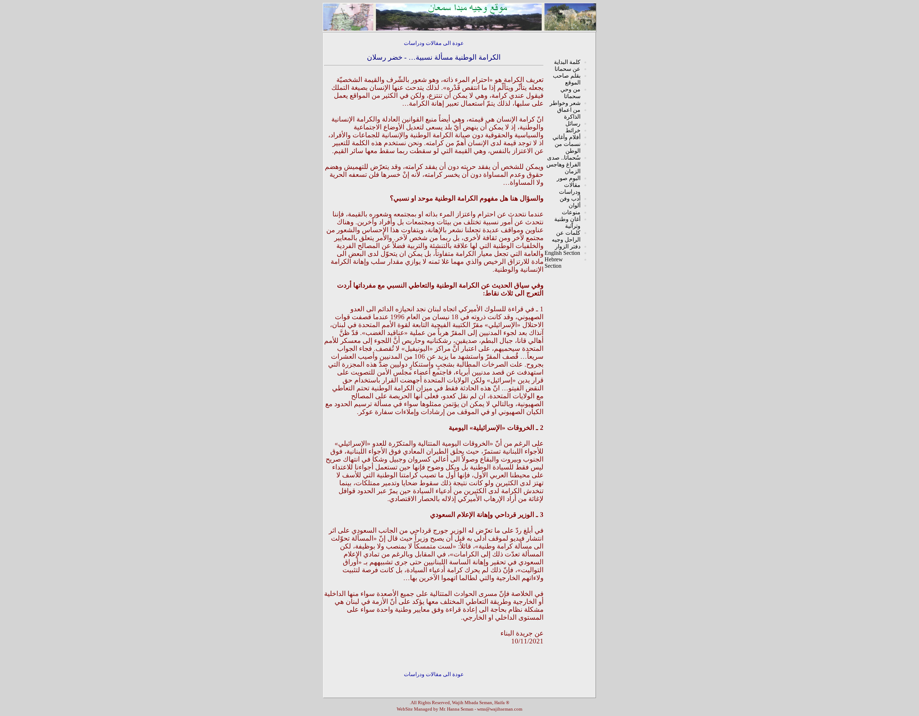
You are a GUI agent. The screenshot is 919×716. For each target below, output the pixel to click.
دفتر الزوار (567, 246)
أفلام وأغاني (566, 137)
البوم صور (568, 178)
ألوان (574, 205)
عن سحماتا (567, 69)
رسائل (572, 123)
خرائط (572, 130)
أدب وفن (570, 199)
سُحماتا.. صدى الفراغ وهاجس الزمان (563, 164)
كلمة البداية (567, 62)
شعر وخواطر (565, 103)
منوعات (571, 212)
